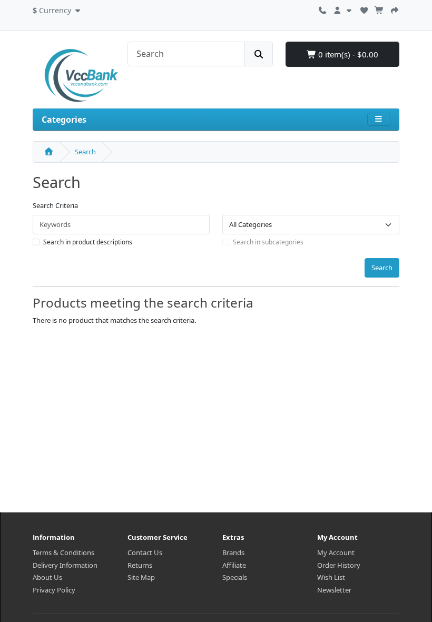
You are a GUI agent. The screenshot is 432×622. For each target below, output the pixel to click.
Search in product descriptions (87, 242)
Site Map (141, 577)
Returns (139, 565)
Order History (338, 565)
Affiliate (234, 565)
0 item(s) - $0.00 (347, 54)
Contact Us (144, 552)
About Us (47, 577)
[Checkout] (394, 9)
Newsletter (334, 590)
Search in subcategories (268, 242)
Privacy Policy (54, 590)
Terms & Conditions (63, 552)
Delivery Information (65, 565)
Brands (233, 552)
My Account (336, 552)
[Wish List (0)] (364, 9)
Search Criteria (55, 205)
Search (85, 151)
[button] (58, 9)
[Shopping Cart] (379, 9)
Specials (234, 577)
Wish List (331, 577)
